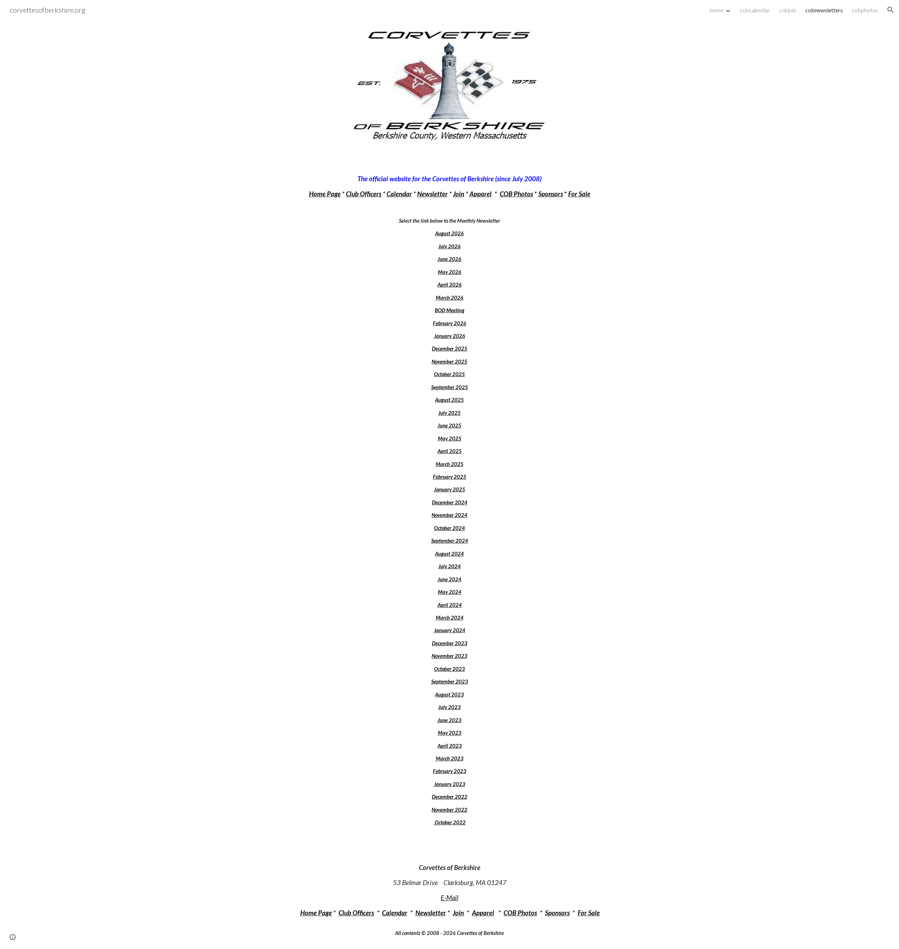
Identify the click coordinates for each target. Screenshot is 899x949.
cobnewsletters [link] (824, 10)
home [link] (716, 10)
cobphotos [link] (865, 10)
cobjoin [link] (787, 10)
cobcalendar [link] (755, 10)
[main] (449, 500)
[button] (890, 9)
